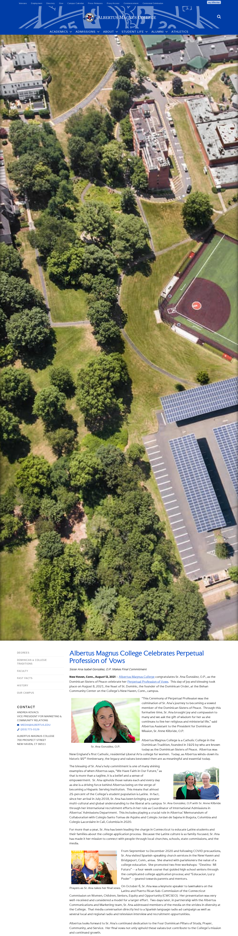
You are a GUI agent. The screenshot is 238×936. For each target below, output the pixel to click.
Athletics (179, 31)
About (108, 31)
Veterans (23, 3)
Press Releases (95, 3)
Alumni (157, 31)
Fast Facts (25, 678)
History (22, 685)
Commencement (131, 3)
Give (61, 3)
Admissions (85, 31)
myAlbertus (214, 2)
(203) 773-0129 (30, 729)
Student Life (133, 31)
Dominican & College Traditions (32, 662)
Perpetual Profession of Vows (147, 682)
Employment (36, 3)
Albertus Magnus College (137, 677)
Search (219, 15)
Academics (59, 31)
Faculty (22, 671)
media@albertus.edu (36, 724)
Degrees (23, 652)
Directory (50, 3)
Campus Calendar (75, 3)
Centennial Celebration (153, 3)
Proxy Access (113, 3)
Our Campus (25, 693)
